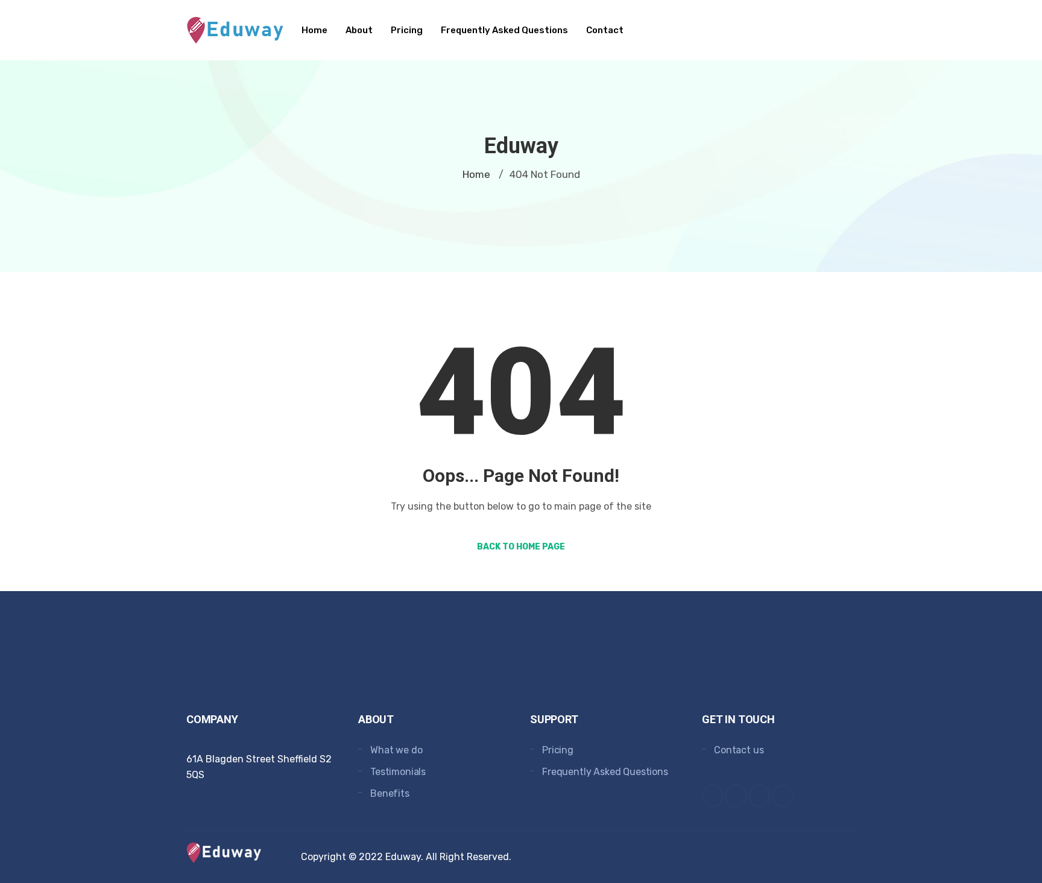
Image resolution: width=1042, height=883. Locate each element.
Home (314, 30)
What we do (396, 750)
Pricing (407, 30)
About (359, 30)
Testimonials (398, 771)
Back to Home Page (521, 547)
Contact (605, 30)
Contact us (738, 750)
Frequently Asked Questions (504, 30)
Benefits (389, 793)
